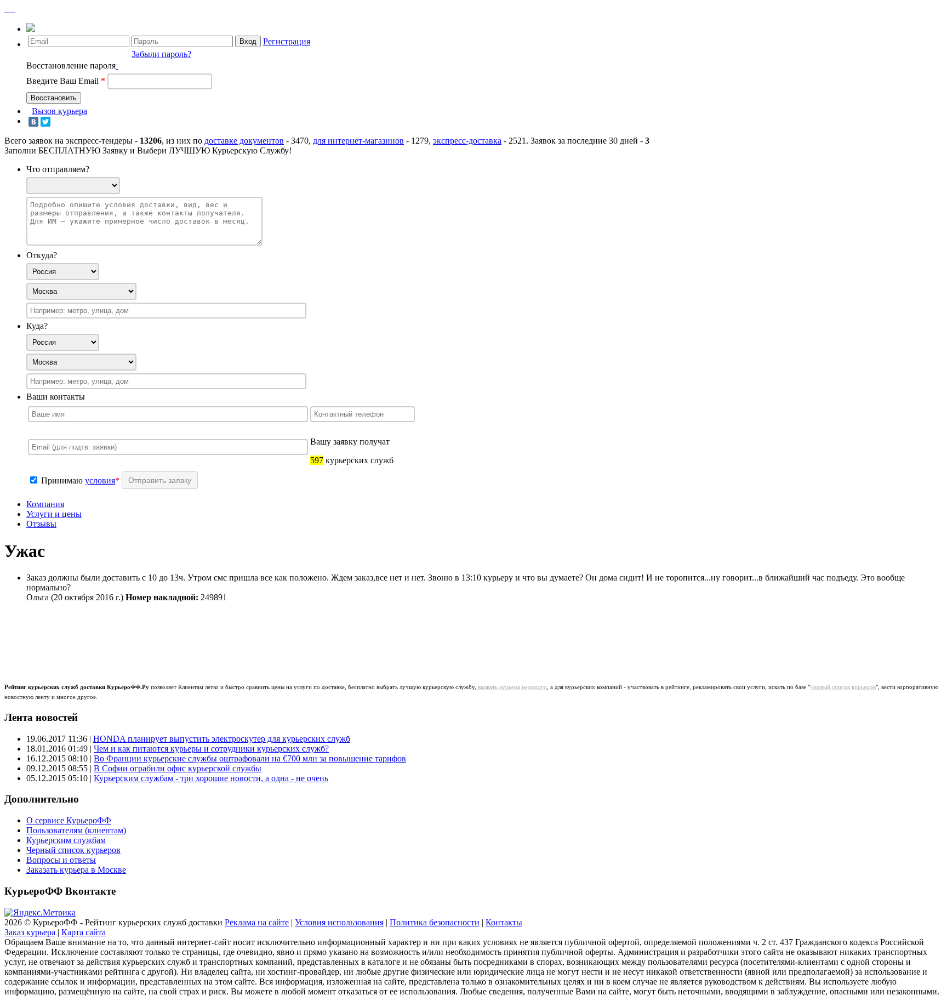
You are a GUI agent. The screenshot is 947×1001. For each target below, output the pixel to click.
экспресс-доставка (467, 140)
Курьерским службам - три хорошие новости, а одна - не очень (211, 778)
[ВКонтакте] (33, 122)
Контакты (504, 922)
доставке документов (244, 140)
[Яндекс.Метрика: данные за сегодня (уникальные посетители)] (40, 913)
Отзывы (41, 523)
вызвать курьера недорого (512, 687)
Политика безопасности (435, 922)
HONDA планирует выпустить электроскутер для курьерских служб (221, 738)
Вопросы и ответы (61, 860)
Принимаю (63, 480)
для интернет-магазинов (358, 140)
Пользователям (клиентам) (76, 830)
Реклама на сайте (257, 922)
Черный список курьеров (843, 687)
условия (100, 480)
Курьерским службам (66, 840)
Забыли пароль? (161, 54)
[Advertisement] (220, 636)
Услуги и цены (54, 514)
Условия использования (339, 922)
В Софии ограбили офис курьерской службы (177, 768)
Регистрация (286, 41)
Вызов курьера (59, 111)
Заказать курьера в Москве (76, 869)
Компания (45, 504)
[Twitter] (45, 122)
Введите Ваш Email (65, 81)
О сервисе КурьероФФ (68, 820)
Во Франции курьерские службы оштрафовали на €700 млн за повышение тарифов (250, 758)
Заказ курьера (29, 932)
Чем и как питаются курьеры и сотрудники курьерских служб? (211, 748)
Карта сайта (83, 932)
